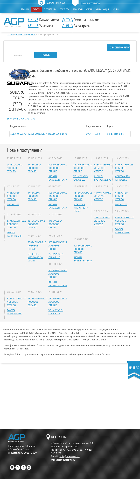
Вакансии (78, 9)
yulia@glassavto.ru (69, 456)
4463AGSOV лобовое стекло (34, 196)
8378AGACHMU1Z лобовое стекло (16, 224)
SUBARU (32, 34)
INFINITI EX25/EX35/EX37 (57, 178)
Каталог (36, 9)
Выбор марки (21, 34)
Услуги (89, 9)
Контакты (64, 9)
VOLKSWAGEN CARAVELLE (55, 255)
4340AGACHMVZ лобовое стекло (36, 224)
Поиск (46, 54)
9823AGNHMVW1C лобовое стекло (37, 302)
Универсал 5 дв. (115, 133)
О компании (50, 9)
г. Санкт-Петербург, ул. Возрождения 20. (72, 443)
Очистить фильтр (120, 47)
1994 (9, 118)
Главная (25, 9)
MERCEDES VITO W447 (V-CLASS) (35, 257)
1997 (28, 118)
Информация (102, 9)
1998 (34, 118)
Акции (116, 9)
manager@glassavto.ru (63, 459)
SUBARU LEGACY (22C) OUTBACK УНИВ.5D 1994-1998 (38, 133)
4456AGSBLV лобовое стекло (34, 168)
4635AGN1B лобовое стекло (13, 196)
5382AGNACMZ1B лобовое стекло (37, 245)
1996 (22, 118)
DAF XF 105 (13, 204)
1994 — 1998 (93, 133)
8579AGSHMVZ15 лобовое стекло (57, 245)
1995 (15, 118)
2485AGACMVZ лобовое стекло (15, 168)
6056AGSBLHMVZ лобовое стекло (57, 168)
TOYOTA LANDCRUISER (14, 234)
